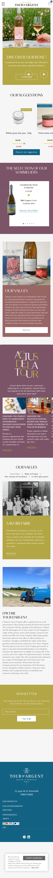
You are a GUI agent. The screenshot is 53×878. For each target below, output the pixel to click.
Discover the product (29, 210)
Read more (7, 450)
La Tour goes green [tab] (40, 477)
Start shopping (34, 858)
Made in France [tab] (31, 474)
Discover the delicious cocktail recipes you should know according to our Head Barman (37, 421)
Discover (26, 330)
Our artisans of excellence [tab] (16, 477)
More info (35, 868)
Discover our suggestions (26, 152)
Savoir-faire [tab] (15, 474)
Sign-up (25, 719)
